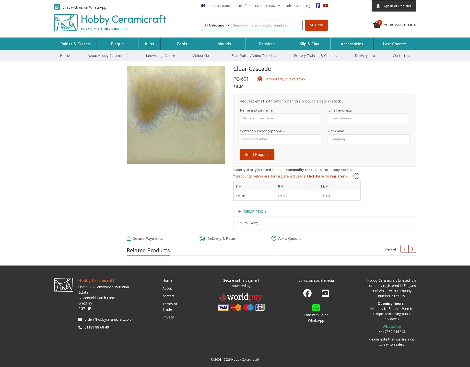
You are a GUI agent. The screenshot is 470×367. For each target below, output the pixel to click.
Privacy (168, 317)
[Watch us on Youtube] (325, 294)
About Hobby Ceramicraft (108, 55)
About (167, 288)
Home (65, 55)
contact (169, 296)
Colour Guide (203, 55)
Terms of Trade (170, 307)
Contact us (401, 55)
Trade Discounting (296, 6)
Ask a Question (290, 238)
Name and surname (256, 110)
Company (336, 130)
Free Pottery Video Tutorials (254, 55)
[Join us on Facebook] (307, 293)
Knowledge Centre (160, 55)
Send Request (257, 154)
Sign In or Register (395, 6)
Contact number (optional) (262, 130)
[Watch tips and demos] (325, 5)
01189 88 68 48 (96, 327)
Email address (340, 110)
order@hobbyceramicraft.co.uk (107, 319)
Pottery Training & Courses (315, 55)
